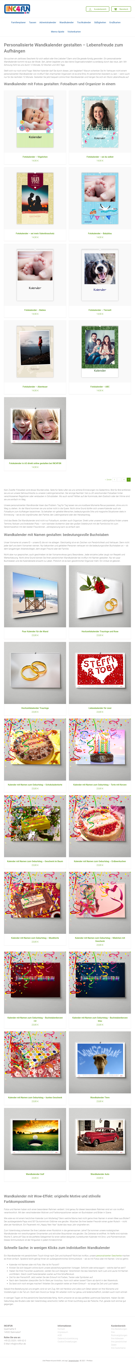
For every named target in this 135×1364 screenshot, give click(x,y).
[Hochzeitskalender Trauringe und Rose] (100, 596)
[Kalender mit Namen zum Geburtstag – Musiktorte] (35, 903)
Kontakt (61, 1329)
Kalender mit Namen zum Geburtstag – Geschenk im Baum (35, 861)
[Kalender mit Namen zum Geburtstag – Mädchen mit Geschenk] (100, 903)
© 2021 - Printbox (86, 1361)
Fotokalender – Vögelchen (35, 157)
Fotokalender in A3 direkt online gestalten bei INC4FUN (35, 463)
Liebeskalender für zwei (100, 708)
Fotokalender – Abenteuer (35, 386)
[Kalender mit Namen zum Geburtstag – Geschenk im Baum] (35, 826)
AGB (60, 1335)
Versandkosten (73, 1361)
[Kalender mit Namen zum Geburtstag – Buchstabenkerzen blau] (100, 983)
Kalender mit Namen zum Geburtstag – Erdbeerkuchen (100, 861)
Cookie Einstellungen (67, 1341)
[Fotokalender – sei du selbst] (100, 122)
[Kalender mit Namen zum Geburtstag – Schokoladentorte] (35, 750)
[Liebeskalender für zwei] (100, 673)
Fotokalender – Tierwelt (100, 310)
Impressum (63, 1332)
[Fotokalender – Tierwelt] (100, 275)
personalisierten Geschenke (109, 1255)
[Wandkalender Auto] (100, 1139)
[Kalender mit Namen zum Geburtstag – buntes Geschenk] (35, 1062)
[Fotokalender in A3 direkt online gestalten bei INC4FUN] (35, 428)
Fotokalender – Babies (35, 310)
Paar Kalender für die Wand (35, 631)
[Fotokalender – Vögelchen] (35, 122)
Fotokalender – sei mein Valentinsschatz (35, 233)
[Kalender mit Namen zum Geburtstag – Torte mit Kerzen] (100, 750)
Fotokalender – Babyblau (100, 233)
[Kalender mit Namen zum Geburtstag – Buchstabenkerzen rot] (35, 983)
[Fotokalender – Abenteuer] (35, 352)
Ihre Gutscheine (118, 1348)
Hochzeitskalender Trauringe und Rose (100, 631)
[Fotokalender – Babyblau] (100, 198)
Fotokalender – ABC (99, 386)
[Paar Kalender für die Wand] (35, 596)
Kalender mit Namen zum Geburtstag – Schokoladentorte (35, 784)
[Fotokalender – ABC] (100, 352)
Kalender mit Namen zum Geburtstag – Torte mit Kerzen (100, 784)
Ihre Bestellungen (119, 1329)
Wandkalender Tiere (100, 1097)
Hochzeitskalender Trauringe (35, 708)
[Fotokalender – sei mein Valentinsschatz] (35, 198)
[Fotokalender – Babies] (35, 275)
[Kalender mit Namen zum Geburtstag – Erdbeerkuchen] (100, 826)
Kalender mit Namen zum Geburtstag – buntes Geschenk (35, 1097)
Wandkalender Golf (35, 1174)
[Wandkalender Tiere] (100, 1062)
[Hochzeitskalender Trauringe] (35, 673)
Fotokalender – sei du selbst (100, 157)
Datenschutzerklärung (68, 1338)
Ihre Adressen (117, 1338)
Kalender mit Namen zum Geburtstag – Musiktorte (35, 938)
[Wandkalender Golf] (35, 1139)
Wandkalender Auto (100, 1174)
